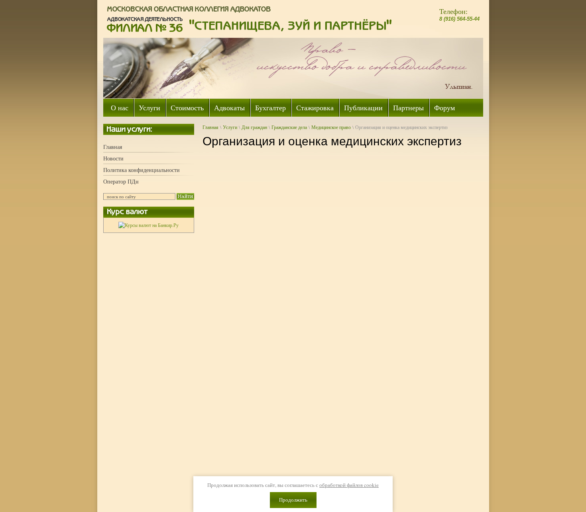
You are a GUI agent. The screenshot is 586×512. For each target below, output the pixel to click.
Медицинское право (331, 127)
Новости (113, 158)
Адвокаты (229, 107)
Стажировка (315, 107)
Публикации (363, 107)
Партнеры (408, 107)
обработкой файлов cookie (349, 485)
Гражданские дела (289, 127)
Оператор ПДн (121, 181)
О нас (119, 107)
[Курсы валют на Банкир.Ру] (148, 225)
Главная (112, 146)
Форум (444, 107)
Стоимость (187, 107)
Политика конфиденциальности (141, 170)
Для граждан (254, 127)
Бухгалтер (270, 107)
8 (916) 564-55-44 (459, 19)
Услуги (149, 107)
